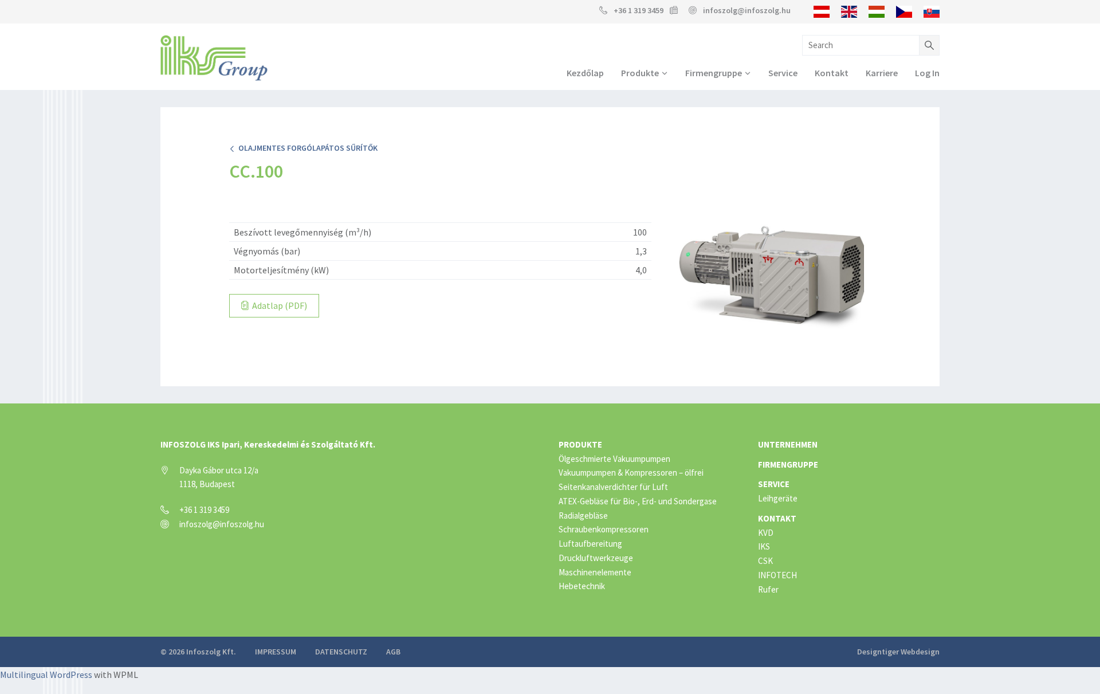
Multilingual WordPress (46, 674)
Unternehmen (788, 444)
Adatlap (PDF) (278, 305)
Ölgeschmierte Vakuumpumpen (614, 458)
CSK (765, 560)
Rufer (768, 589)
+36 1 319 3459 (638, 10)
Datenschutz (341, 651)
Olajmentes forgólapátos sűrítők (306, 148)
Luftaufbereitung (590, 543)
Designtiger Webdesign (898, 651)
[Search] (929, 45)
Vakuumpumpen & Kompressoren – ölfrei (631, 472)
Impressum (275, 651)
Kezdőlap (585, 73)
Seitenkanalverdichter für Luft (613, 486)
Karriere (882, 73)
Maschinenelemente (595, 572)
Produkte (640, 73)
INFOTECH (777, 575)
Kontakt (831, 73)
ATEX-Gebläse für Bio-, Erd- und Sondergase (638, 501)
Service (783, 73)
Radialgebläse (583, 515)
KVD (765, 532)
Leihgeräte (778, 498)
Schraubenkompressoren (604, 529)
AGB (393, 651)
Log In (927, 73)
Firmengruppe (713, 73)
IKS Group (214, 58)
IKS (764, 546)
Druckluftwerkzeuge (596, 557)
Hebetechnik (582, 586)
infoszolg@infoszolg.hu (747, 10)
